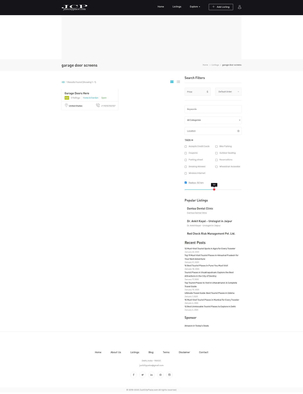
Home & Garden (90, 98)
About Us (116, 352)
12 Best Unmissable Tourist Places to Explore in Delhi (210, 306)
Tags (188, 140)
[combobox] (213, 120)
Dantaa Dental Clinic (200, 208)
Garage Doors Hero (77, 93)
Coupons (193, 153)
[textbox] (213, 120)
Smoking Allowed (196, 166)
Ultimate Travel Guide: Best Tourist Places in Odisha (209, 293)
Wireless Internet (196, 173)
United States (75, 106)
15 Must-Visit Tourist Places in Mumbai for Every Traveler (212, 300)
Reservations (225, 159)
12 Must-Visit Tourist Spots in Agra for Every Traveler (210, 248)
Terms (166, 352)
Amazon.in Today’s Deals (197, 326)
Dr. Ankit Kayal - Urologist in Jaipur (209, 221)
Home (160, 6)
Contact (203, 352)
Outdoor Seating (227, 153)
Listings (176, 6)
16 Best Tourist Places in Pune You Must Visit (206, 265)
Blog (151, 352)
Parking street (195, 159)
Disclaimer (184, 352)
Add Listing (222, 7)
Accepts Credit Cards (199, 146)
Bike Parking (225, 146)
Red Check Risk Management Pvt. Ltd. (211, 233)
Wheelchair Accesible (229, 166)
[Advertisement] (151, 37)
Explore (194, 6)
